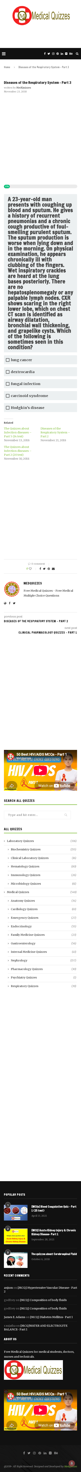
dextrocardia (22, 372)
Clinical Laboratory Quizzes (43, 858)
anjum (8, 1287)
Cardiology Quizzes (43, 909)
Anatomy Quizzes (43, 900)
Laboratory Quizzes (42, 841)
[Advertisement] (41, 36)
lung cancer (21, 360)
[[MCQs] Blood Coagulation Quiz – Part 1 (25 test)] (16, 1213)
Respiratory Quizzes (43, 986)
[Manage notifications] (72, 1463)
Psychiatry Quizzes (43, 977)
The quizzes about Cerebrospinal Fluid (54, 1254)
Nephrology (43, 960)
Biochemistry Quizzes (43, 849)
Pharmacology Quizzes (43, 969)
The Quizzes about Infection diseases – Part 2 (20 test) (17, 451)
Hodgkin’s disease (27, 408)
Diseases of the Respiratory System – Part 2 (55, 432)
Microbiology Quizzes (43, 883)
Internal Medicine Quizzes (43, 952)
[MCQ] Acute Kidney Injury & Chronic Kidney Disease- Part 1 (53, 1232)
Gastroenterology (43, 943)
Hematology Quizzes (43, 866)
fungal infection (25, 384)
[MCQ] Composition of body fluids (43, 1300)
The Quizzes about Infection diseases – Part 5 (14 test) (17, 432)
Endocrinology (43, 926)
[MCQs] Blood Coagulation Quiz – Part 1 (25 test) (53, 1209)
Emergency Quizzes (43, 918)
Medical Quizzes (42, 892)
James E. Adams (14, 1317)
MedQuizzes (23, 87)
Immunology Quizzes (43, 875)
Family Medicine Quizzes (43, 935)
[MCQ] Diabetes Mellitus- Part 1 (51, 1317)
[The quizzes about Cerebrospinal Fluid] (16, 1260)
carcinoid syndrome (29, 396)
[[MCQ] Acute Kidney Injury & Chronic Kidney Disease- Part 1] (16, 1236)
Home (7, 67)
